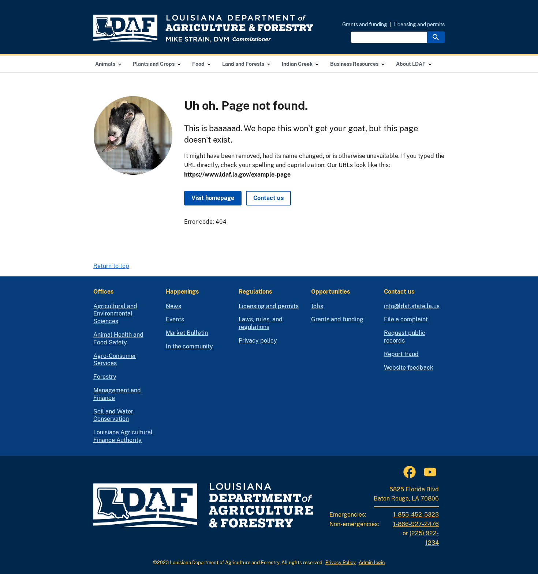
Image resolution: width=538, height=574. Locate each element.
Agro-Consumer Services (114, 359)
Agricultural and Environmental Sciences (115, 314)
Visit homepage (212, 198)
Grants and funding (364, 24)
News (173, 306)
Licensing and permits (419, 24)
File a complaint (406, 319)
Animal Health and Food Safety (118, 338)
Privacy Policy (340, 562)
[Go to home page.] (203, 28)
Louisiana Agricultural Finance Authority (123, 436)
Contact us (268, 198)
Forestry (104, 376)
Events (175, 319)
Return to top (111, 266)
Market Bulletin (187, 332)
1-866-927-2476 (416, 524)
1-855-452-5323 (416, 514)
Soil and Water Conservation (113, 415)
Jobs (317, 306)
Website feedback (408, 367)
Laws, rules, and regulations (261, 323)
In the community (189, 346)
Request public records (404, 336)
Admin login (372, 562)
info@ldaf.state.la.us (412, 306)
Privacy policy (258, 340)
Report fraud (401, 354)
